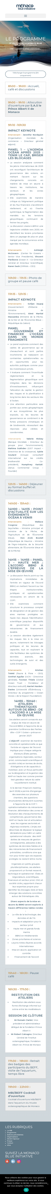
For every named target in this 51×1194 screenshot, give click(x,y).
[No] (47, 1184)
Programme (11, 1133)
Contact (10, 1143)
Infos (9, 1145)
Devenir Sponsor (13, 1139)
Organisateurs (12, 1137)
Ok (26, 1190)
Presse (9, 1141)
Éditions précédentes (15, 1135)
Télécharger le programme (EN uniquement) (25, 74)
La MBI (9, 1130)
